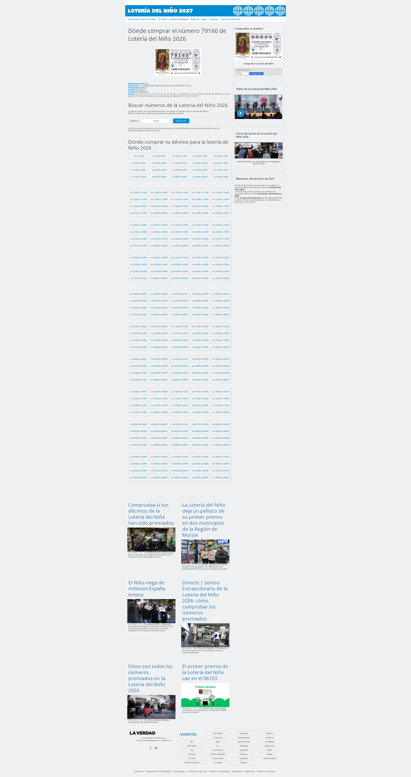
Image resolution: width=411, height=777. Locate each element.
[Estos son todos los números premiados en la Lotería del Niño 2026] (152, 706)
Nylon (269, 750)
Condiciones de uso (197, 772)
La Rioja (192, 758)
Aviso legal (179, 772)
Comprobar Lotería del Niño (259, 63)
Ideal (218, 742)
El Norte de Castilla (192, 763)
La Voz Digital (217, 758)
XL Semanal (269, 742)
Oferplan (243, 763)
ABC (192, 742)
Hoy (191, 750)
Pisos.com (269, 733)
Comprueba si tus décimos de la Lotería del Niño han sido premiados (151, 514)
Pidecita (270, 754)
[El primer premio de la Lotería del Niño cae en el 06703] (206, 694)
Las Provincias (217, 750)
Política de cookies (266, 772)
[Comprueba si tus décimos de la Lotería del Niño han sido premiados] (152, 539)
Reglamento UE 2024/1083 (158, 772)
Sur (217, 746)
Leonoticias (243, 733)
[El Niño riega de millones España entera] (152, 611)
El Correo (191, 754)
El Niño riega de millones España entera (146, 588)
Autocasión (243, 758)
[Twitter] (156, 748)
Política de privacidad (219, 772)
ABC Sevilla (191, 746)
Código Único (269, 746)
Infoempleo (244, 746)
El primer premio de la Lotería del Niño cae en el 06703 (205, 672)
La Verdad (142, 733)
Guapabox (244, 750)
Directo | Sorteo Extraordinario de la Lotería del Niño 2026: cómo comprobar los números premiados (204, 600)
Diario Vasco (218, 733)
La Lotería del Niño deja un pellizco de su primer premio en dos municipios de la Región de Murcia (203, 520)
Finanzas (243, 754)
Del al (138, 156)
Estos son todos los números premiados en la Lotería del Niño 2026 (150, 678)
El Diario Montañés (217, 754)
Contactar (138, 772)
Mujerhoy (269, 737)
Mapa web (249, 772)
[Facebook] (150, 748)
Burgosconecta (243, 737)
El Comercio (217, 737)
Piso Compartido (244, 742)
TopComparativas (269, 758)
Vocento (188, 734)
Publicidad (237, 772)
